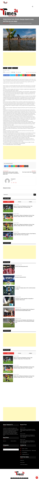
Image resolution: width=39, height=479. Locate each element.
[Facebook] (5, 166)
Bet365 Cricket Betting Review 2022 (21, 266)
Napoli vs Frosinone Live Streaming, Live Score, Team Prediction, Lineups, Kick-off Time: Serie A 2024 (28, 430)
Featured (7, 23)
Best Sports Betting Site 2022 (20, 277)
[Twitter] (7, 166)
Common (30, 201)
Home (5, 23)
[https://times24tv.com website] (13, 72)
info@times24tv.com (25, 454)
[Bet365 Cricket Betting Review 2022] (9, 269)
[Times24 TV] (14, 72)
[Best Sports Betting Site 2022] (9, 280)
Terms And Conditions (23, 464)
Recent (8, 201)
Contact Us (22, 460)
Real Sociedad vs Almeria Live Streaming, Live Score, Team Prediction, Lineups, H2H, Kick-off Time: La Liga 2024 (27, 436)
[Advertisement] (19, 59)
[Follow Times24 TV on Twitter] (11, 72)
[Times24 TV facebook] (12, 72)
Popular (19, 201)
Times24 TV (13, 179)
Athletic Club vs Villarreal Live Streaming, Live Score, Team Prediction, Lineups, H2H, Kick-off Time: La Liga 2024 (27, 441)
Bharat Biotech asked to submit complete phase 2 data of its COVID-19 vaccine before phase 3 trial (11, 173)
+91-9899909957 (24, 452)
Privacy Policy (22, 462)
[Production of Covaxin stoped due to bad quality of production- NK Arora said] (9, 301)
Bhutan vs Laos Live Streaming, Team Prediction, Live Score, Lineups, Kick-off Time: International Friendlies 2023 (24, 321)
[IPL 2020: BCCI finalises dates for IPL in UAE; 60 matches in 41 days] (9, 290)
